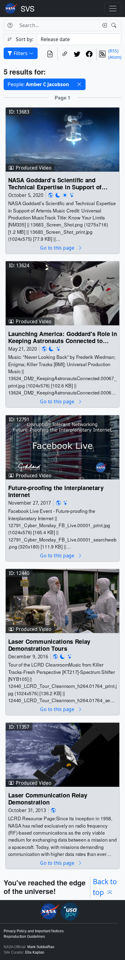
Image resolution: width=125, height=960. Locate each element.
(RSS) (113, 51)
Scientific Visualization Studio (27, 8)
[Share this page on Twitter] (77, 53)
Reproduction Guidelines (24, 936)
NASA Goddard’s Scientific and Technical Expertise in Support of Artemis (55, 184)
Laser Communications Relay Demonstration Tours (49, 645)
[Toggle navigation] (112, 8)
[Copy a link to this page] (65, 54)
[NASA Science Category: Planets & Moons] (58, 195)
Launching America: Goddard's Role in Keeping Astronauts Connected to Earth (62, 337)
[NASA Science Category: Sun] (64, 195)
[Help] (10, 25)
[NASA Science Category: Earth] (50, 195)
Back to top (105, 887)
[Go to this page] (62, 139)
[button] (79, 84)
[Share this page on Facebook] (89, 53)
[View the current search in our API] (50, 53)
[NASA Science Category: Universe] (71, 195)
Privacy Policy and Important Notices (34, 931)
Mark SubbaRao (40, 947)
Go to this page (57, 248)
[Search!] (114, 25)
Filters (20, 53)
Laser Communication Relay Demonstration (47, 798)
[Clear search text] (103, 25)
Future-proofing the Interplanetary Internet (56, 491)
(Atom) (114, 57)
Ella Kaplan (34, 952)
